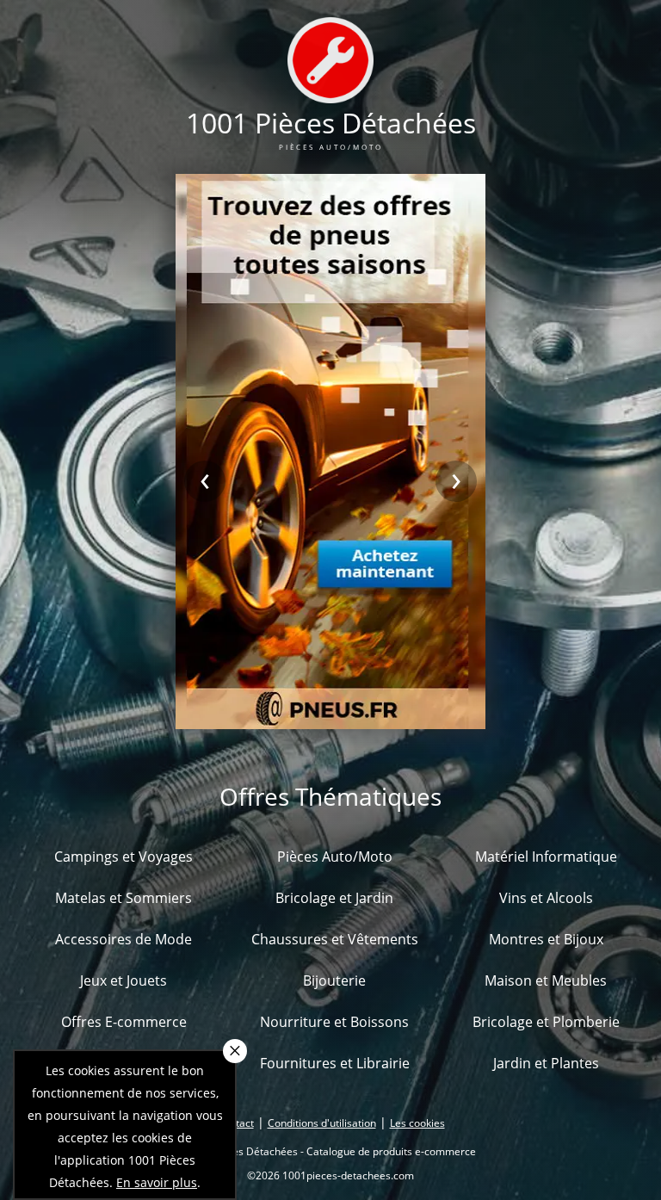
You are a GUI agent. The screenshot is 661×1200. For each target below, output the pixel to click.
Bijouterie (334, 980)
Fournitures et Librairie (335, 1063)
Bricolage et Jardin (334, 897)
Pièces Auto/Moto (334, 856)
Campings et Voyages (123, 856)
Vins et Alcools (546, 897)
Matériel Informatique (546, 856)
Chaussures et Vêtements (334, 939)
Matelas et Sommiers (123, 897)
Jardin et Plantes (546, 1063)
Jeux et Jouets (123, 980)
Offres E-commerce (124, 1021)
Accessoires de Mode (123, 939)
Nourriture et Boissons (334, 1021)
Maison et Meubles (546, 980)
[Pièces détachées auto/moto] (330, 92)
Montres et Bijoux (546, 939)
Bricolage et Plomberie (546, 1021)
